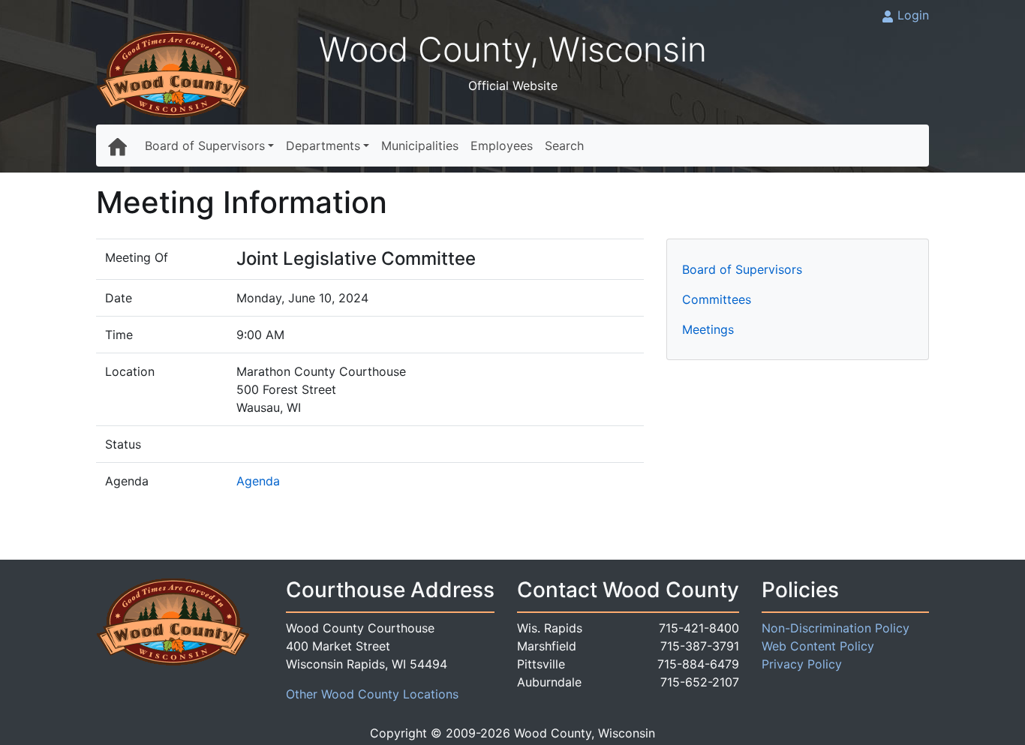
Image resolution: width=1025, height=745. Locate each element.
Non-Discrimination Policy (835, 627)
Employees (501, 145)
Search (564, 145)
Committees (716, 299)
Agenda (258, 480)
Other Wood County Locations (372, 693)
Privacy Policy (802, 663)
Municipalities (419, 145)
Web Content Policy (818, 645)
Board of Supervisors (205, 145)
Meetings (708, 329)
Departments (323, 145)
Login (913, 15)
